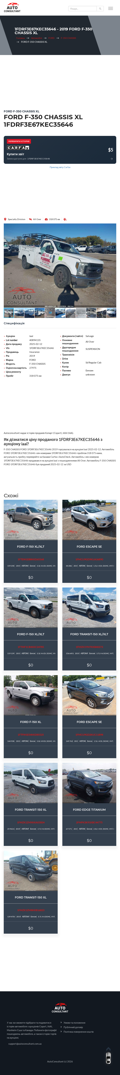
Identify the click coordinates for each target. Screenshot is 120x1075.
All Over (37, 219)
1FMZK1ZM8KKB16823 (30, 910)
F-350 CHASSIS (68, 38)
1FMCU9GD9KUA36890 (89, 559)
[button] (113, 226)
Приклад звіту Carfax (60, 167)
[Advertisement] (60, 80)
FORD (51, 38)
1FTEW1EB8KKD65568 (31, 559)
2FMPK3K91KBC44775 (89, 822)
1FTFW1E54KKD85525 (31, 734)
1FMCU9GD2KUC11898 (89, 734)
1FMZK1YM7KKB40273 (89, 646)
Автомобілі (36, 38)
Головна (20, 38)
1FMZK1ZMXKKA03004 (31, 822)
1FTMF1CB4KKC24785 (31, 646)
